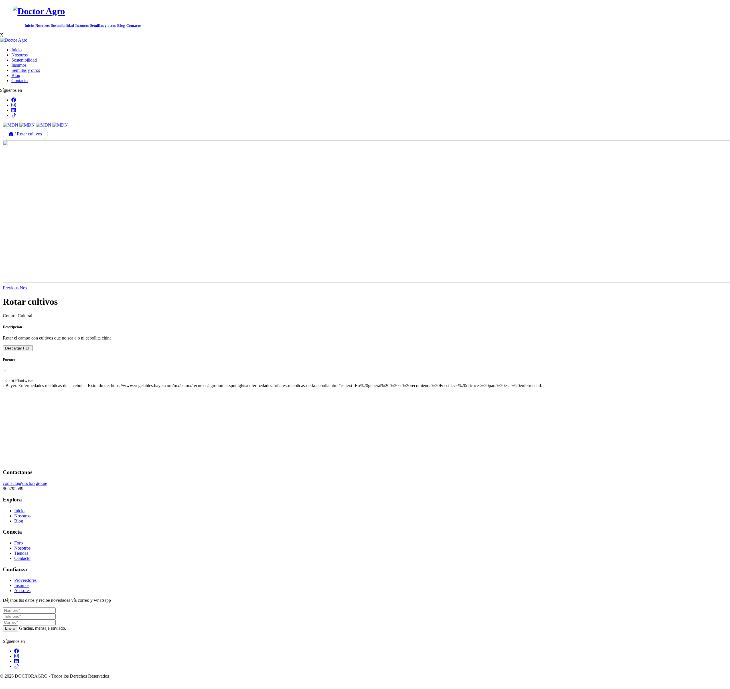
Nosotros (42, 26)
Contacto (133, 26)
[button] (11, 287)
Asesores (22, 590)
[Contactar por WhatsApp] (4, 686)
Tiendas (21, 553)
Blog (121, 26)
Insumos (82, 26)
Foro (18, 542)
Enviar (10, 628)
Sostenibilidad (62, 26)
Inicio (29, 26)
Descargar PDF (18, 348)
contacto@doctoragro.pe (25, 483)
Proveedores (25, 580)
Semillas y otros (103, 26)
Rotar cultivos (29, 133)
